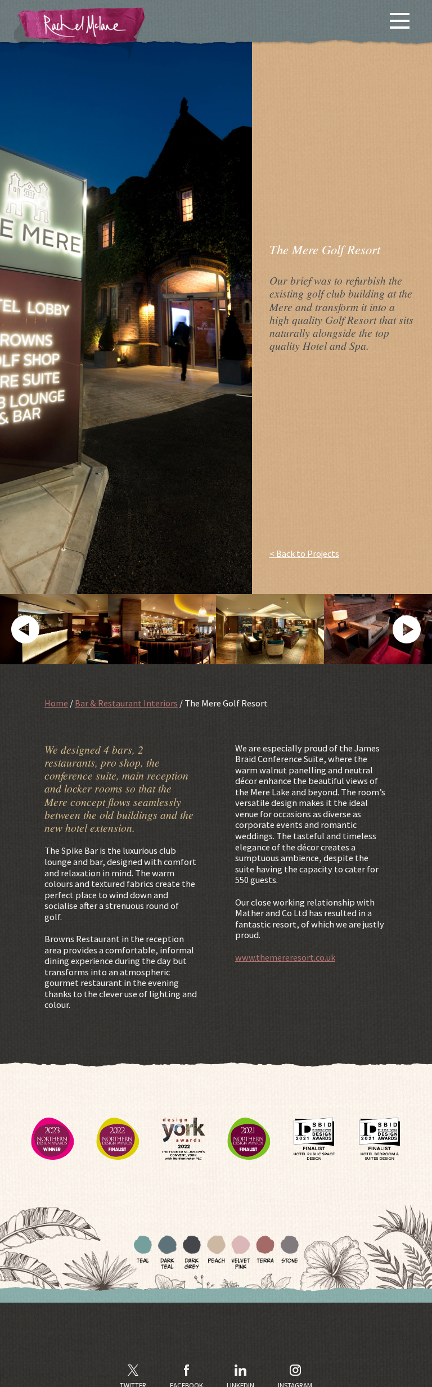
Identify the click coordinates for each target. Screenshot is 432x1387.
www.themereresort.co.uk (285, 957)
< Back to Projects (304, 553)
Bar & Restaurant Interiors (126, 703)
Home (56, 703)
